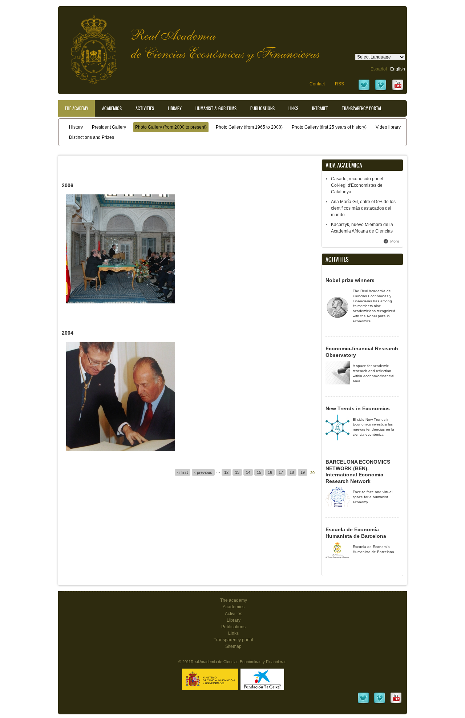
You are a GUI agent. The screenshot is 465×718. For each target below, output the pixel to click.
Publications (262, 108)
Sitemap (233, 646)
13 (237, 472)
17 (281, 472)
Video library (388, 127)
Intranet (320, 108)
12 (226, 472)
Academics (112, 108)
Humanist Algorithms (215, 108)
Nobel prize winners (350, 280)
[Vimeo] (381, 89)
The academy (233, 600)
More (394, 241)
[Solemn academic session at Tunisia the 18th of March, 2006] (120, 301)
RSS (339, 83)
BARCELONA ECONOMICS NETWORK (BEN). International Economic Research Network (358, 471)
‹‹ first (182, 472)
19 (302, 472)
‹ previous (203, 472)
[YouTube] (398, 89)
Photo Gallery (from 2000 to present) (171, 127)
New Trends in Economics (358, 408)
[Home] (88, 46)
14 (248, 472)
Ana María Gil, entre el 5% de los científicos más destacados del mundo (363, 208)
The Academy (76, 108)
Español (379, 69)
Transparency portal (362, 108)
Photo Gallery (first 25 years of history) (329, 127)
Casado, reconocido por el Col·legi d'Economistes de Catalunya (357, 185)
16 (270, 472)
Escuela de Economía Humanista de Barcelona (356, 533)
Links (293, 108)
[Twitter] (364, 89)
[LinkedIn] (363, 703)
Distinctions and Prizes (91, 137)
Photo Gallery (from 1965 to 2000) (249, 127)
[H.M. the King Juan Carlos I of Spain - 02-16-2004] (120, 449)
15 (259, 472)
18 (292, 472)
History (76, 127)
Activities (145, 108)
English (397, 69)
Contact (317, 83)
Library (175, 108)
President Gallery (109, 127)
